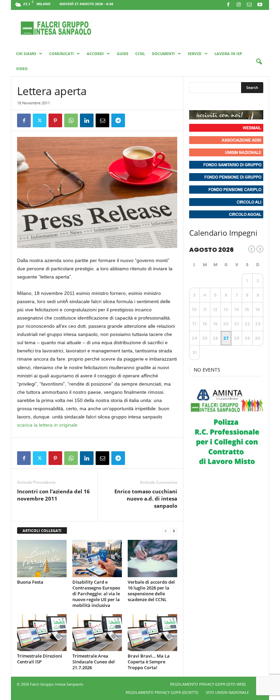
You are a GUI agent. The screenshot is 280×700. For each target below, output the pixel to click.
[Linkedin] (87, 120)
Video (22, 68)
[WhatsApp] (71, 120)
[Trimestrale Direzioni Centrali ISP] (42, 632)
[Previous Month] (251, 249)
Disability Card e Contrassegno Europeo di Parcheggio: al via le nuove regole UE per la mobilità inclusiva (96, 593)
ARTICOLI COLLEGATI (42, 530)
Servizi (194, 53)
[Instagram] (239, 5)
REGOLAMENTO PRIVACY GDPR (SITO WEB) (208, 684)
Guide (122, 53)
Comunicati (61, 53)
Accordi (95, 53)
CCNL (140, 53)
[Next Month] (259, 249)
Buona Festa (30, 582)
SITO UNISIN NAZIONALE (227, 692)
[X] (39, 120)
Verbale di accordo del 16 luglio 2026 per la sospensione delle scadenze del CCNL (151, 590)
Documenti (163, 53)
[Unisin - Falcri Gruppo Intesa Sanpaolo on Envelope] (245, 101)
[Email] (102, 120)
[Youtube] (260, 5)
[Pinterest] (55, 120)
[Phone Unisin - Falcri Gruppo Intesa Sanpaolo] (232, 101)
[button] (258, 61)
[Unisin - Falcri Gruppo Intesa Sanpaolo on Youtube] (220, 101)
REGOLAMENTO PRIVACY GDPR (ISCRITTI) (162, 692)
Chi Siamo (26, 53)
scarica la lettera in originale (47, 425)
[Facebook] (228, 5)
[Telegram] (118, 120)
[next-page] (173, 530)
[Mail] (249, 5)
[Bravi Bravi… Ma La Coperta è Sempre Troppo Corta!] (152, 632)
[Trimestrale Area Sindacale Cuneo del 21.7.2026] (97, 632)
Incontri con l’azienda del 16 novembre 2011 (53, 495)
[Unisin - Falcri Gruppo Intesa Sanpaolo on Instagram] (207, 101)
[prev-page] (165, 530)
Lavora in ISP (228, 53)
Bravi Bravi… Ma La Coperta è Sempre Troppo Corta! (149, 662)
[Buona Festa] (42, 558)
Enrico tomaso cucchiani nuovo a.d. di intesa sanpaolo (145, 498)
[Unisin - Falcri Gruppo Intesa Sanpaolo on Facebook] (195, 101)
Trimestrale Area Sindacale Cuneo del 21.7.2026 (93, 662)
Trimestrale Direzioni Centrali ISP (39, 659)
